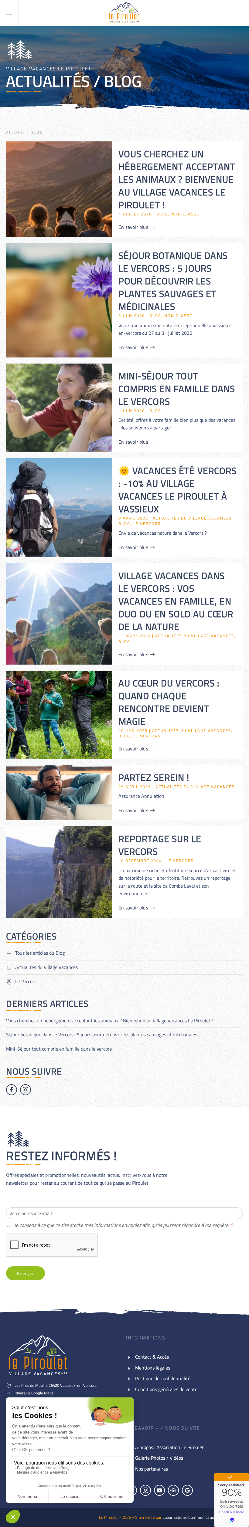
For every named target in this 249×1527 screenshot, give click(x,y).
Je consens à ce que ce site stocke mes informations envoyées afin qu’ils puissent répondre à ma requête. (123, 1225)
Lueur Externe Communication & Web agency (202, 1517)
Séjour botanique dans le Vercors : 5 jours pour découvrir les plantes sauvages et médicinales (101, 1034)
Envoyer (25, 1273)
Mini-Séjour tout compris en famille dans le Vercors (59, 1048)
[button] (9, 13)
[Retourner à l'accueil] (124, 13)
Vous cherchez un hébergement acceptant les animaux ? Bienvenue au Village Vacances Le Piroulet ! (109, 1020)
